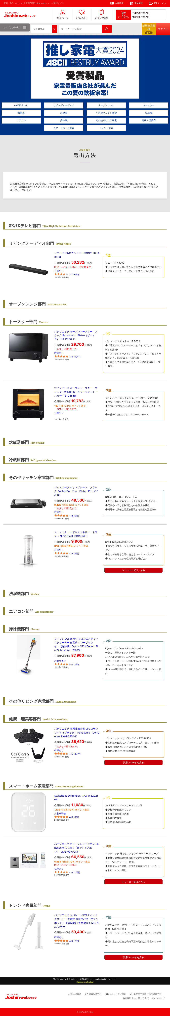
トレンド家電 (106, 128)
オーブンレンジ (106, 105)
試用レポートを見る (133, 762)
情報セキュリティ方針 (115, 994)
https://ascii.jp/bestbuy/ (85, 982)
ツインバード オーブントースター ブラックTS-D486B (75, 391)
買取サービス (160, 3)
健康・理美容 (149, 120)
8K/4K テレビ (21, 105)
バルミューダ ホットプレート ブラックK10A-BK (76, 491)
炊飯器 (21, 113)
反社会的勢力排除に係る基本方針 (145, 994)
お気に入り (82, 18)
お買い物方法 (101, 18)
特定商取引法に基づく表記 (136, 998)
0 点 (143, 13)
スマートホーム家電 (63, 128)
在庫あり (59, 270)
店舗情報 (138, 3)
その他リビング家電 (106, 120)
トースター (149, 105)
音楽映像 (136, 17)
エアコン (21, 120)
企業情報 (119, 3)
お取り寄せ (60, 660)
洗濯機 (148, 113)
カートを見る (123, 17)
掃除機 (63, 120)
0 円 (147, 13)
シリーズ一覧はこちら (133, 570)
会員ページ (62, 18)
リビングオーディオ (63, 105)
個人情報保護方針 (93, 994)
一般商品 (136, 13)
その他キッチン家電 (106, 113)
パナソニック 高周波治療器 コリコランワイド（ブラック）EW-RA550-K (76, 732)
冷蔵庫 (63, 113)
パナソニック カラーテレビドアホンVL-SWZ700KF (76, 847)
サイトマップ (158, 998)
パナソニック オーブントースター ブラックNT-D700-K (75, 335)
